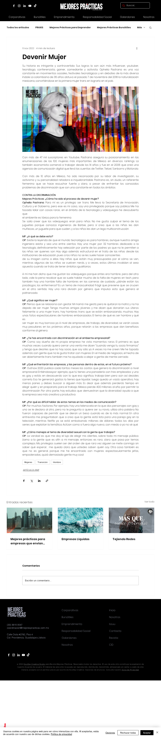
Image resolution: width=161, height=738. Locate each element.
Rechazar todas (128, 732)
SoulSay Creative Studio (34, 664)
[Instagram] (19, 6)
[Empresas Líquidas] (80, 520)
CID (111, 645)
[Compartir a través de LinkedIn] (39, 480)
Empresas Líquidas (75, 539)
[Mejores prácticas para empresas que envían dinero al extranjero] (29, 520)
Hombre (57, 462)
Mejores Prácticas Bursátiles (114, 27)
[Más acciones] (137, 48)
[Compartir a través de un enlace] (46, 480)
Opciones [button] (110, 732)
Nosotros (67, 645)
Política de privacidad (61, 734)
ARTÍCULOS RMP (31, 470)
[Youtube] (23, 655)
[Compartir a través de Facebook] (23, 480)
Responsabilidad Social (76, 631)
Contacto (115, 631)
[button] (127, 17)
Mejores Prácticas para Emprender (70, 27)
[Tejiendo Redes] (131, 520)
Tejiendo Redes (124, 539)
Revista (113, 638)
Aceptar (147, 732)
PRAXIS (39, 27)
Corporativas (70, 610)
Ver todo (149, 501)
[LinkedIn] (24, 6)
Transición (43, 462)
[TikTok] (35, 6)
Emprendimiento (72, 624)
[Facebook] (14, 6)
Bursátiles (67, 617)
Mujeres (28, 462)
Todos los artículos (18, 27)
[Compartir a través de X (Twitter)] (31, 480)
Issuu (112, 624)
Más (139, 27)
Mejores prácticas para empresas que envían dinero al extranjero (28, 541)
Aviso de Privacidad (130, 670)
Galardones (69, 638)
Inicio (112, 610)
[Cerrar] (157, 732)
